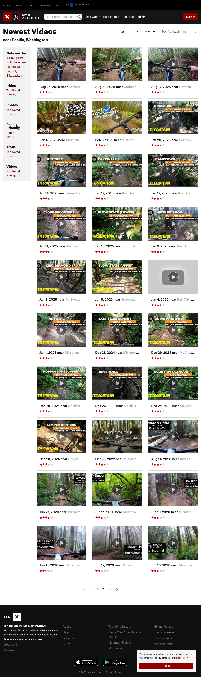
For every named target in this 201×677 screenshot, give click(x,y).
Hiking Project (163, 626)
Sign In (190, 16)
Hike (30, 5)
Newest (11, 95)
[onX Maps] (12, 619)
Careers (9, 650)
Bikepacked (14, 75)
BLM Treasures (16, 62)
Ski (58, 5)
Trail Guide (92, 16)
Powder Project (164, 638)
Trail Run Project (165, 632)
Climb (6, 5)
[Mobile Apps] (141, 16)
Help (66, 632)
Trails (10, 137)
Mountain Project (119, 642)
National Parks (163, 644)
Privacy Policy (181, 658)
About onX (11, 644)
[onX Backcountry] (78, 5)
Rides (10, 132)
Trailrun (44, 5)
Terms (109, 672)
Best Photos (111, 16)
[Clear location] (195, 31)
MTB (18, 5)
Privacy (119, 672)
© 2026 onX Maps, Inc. (90, 672)
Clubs (66, 644)
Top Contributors (119, 626)
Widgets (68, 638)
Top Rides (128, 16)
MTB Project (116, 648)
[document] (166, 660)
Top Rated (13, 90)
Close (166, 665)
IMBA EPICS (14, 58)
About (67, 626)
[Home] (23, 16)
